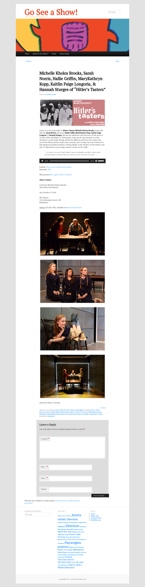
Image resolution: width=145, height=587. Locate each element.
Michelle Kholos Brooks (58, 414)
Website (43, 489)
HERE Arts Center (63, 535)
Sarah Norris (93, 414)
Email (44, 478)
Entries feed (95, 516)
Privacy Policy (64, 54)
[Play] (42, 161)
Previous (27, 61)
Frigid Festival (78, 529)
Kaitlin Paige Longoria (94, 412)
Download (67, 167)
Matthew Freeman (62, 539)
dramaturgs (83, 526)
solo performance (74, 552)
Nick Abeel (75, 539)
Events (54, 54)
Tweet (103, 408)
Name (44, 466)
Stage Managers (72, 555)
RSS (49, 169)
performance (82, 539)
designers (61, 526)
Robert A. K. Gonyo (65, 550)
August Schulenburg (63, 522)
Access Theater (66, 516)
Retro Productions (79, 547)
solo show (83, 552)
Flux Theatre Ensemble (66, 529)
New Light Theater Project (60, 174)
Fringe (74, 532)
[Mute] (96, 161)
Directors (73, 410)
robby (100, 414)
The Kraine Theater (66, 559)
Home (27, 54)
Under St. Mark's (75, 565)
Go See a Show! (51, 12)
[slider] (101, 161)
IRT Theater (84, 412)
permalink (51, 416)
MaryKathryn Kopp (44, 414)
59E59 (59, 516)
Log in (93, 514)
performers (61, 543)
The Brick (68, 557)
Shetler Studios (62, 552)
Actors (57, 410)
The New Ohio (64, 562)
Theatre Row (61, 557)
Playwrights (79, 410)
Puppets (71, 547)
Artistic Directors (64, 410)
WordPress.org (96, 520)
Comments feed (96, 518)
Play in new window (54, 167)
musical (70, 539)
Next (118, 61)
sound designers (62, 555)
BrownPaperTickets (74, 207)
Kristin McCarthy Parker (73, 537)
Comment (45, 438)
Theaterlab (80, 555)
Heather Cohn (80, 532)
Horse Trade (75, 534)
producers (63, 546)
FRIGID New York (64, 532)
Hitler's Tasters (75, 412)
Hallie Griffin (55, 412)
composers (82, 522)
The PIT (73, 562)
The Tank (79, 562)
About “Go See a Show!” (40, 54)
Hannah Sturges (65, 412)
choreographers (73, 522)
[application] (72, 161)
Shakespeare (78, 549)
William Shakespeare (66, 567)
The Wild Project (63, 565)
